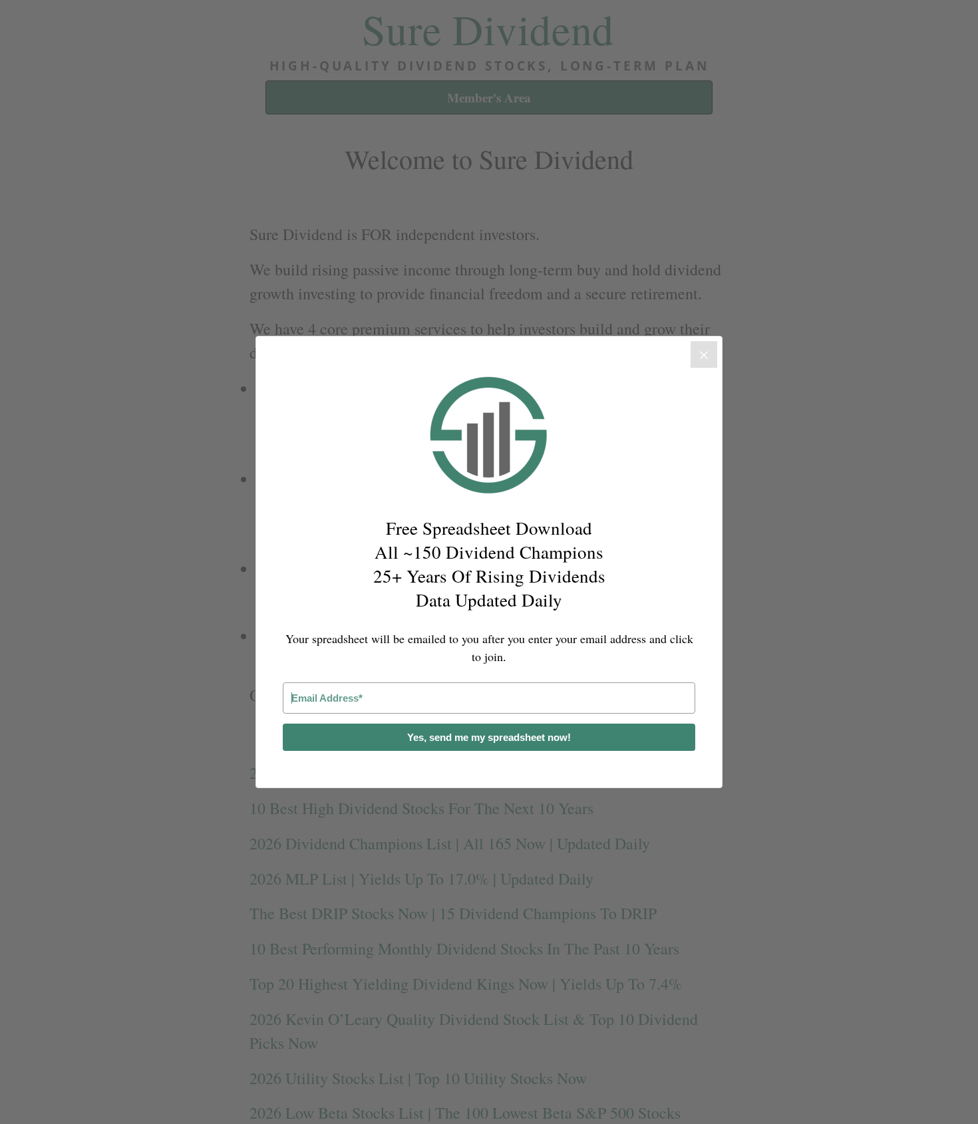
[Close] (704, 354)
